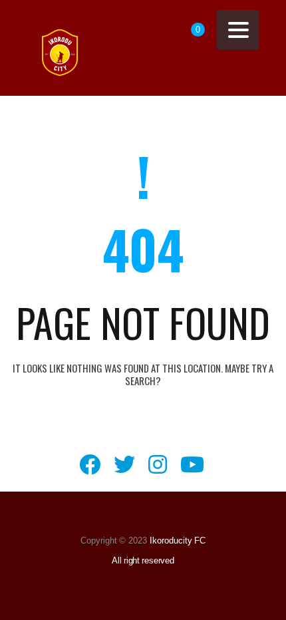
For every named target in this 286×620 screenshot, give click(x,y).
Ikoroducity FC (176, 540)
